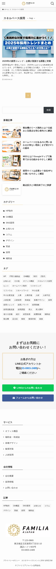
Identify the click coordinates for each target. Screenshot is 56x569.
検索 (49, 110)
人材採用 (17, 300)
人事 (19, 295)
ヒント (6, 286)
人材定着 (7, 300)
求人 (30, 309)
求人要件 (39, 309)
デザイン (10, 240)
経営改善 (26, 314)
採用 (8, 252)
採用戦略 (35, 305)
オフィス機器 (28, 281)
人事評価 (28, 295)
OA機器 (9, 217)
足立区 (15, 319)
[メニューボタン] (3, 3)
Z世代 (43, 276)
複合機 (6, 319)
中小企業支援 (8, 295)
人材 (37, 295)
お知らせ (10, 229)
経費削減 (37, 314)
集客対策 (32, 319)
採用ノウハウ (23, 305)
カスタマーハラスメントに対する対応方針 (37, 560)
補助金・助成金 (12, 437)
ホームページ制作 (19, 286)
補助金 (9, 258)
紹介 (18, 314)
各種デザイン (39, 300)
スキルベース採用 (44, 281)
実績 (8, 246)
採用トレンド (8, 305)
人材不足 (46, 295)
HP (4, 276)
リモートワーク (22, 291)
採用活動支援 (8, 309)
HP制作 (9, 211)
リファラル (7, 291)
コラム (9, 235)
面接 (41, 319)
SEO (35, 276)
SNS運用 (10, 223)
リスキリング (35, 286)
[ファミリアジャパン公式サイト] (28, 3)
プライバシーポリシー (11, 560)
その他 (17, 281)
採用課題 (21, 309)
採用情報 (9, 482)
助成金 (27, 300)
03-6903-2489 (29, 368)
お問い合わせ (11, 488)
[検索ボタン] (52, 3)
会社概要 (9, 476)
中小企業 (35, 291)
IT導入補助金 (15, 276)
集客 (23, 319)
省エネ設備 (7, 314)
